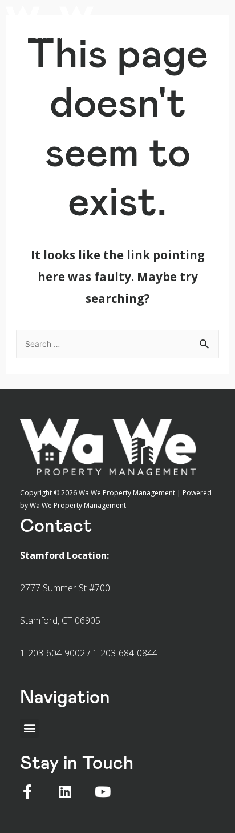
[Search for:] (118, 343)
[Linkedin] (65, 791)
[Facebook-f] (27, 791)
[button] (210, 19)
